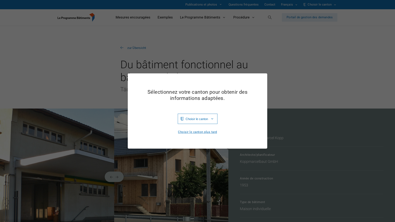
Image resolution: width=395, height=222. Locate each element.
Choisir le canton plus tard (197, 132)
